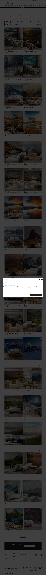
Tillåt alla (36, 294)
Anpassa (22, 294)
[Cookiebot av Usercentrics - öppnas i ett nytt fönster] (39, 279)
